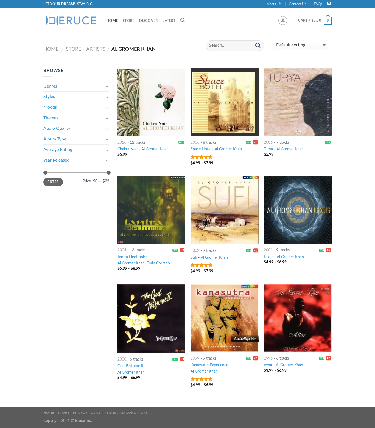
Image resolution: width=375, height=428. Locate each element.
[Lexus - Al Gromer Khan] (298, 210)
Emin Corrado (158, 263)
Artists (95, 49)
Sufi (194, 257)
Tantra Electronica (132, 257)
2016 (121, 142)
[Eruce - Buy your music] (70, 20)
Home (112, 20)
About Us (274, 4)
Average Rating (57, 149)
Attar (268, 365)
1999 (195, 358)
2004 (121, 250)
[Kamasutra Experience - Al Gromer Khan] (224, 318)
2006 (195, 142)
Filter (52, 182)
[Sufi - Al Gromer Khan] (224, 210)
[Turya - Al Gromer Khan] (298, 102)
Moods (50, 107)
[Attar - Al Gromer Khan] (298, 318)
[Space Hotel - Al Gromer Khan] (224, 102)
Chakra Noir (127, 149)
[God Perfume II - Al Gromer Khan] (151, 318)
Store (128, 20)
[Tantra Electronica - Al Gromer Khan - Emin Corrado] (151, 210)
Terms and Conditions (126, 412)
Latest (169, 20)
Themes (50, 118)
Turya (268, 149)
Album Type (54, 139)
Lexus (268, 257)
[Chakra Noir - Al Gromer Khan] (151, 102)
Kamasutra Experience (209, 365)
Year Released (56, 160)
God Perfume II (130, 366)
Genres (50, 86)
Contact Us (297, 4)
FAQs (318, 4)
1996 (268, 358)
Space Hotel (201, 149)
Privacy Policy (87, 412)
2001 (268, 250)
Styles (49, 96)
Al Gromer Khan (155, 149)
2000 (121, 359)
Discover (148, 20)
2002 (195, 251)
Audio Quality (56, 128)
